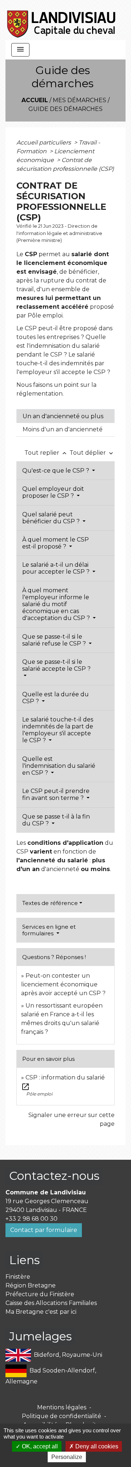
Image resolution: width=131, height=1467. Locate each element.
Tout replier (46, 452)
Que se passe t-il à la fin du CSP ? (56, 820)
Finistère (17, 1276)
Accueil (34, 100)
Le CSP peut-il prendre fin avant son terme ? (56, 794)
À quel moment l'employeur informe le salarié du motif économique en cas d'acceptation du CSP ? (56, 604)
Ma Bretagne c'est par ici (40, 1311)
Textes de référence (50, 903)
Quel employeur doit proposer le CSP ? (53, 492)
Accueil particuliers (44, 142)
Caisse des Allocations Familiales (51, 1302)
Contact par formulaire (43, 1230)
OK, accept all (39, 1446)
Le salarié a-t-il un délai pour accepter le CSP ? (56, 568)
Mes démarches (79, 100)
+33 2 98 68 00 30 (31, 1218)
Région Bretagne (30, 1285)
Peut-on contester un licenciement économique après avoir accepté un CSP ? (63, 984)
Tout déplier (92, 452)
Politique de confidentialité (61, 1416)
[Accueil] (62, 20)
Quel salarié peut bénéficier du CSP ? (51, 518)
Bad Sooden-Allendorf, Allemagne (50, 1376)
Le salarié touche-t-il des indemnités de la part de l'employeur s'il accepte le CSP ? (57, 730)
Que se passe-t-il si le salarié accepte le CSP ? (56, 665)
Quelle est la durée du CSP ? (55, 698)
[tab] (65, 416)
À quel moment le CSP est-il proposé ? (55, 543)
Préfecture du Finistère (39, 1294)
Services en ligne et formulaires (49, 930)
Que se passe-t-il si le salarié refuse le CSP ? (54, 640)
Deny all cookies (96, 1446)
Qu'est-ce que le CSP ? (56, 470)
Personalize (66, 1457)
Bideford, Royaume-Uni (68, 1354)
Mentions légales (61, 1407)
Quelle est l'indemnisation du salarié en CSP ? (58, 765)
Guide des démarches (65, 108)
